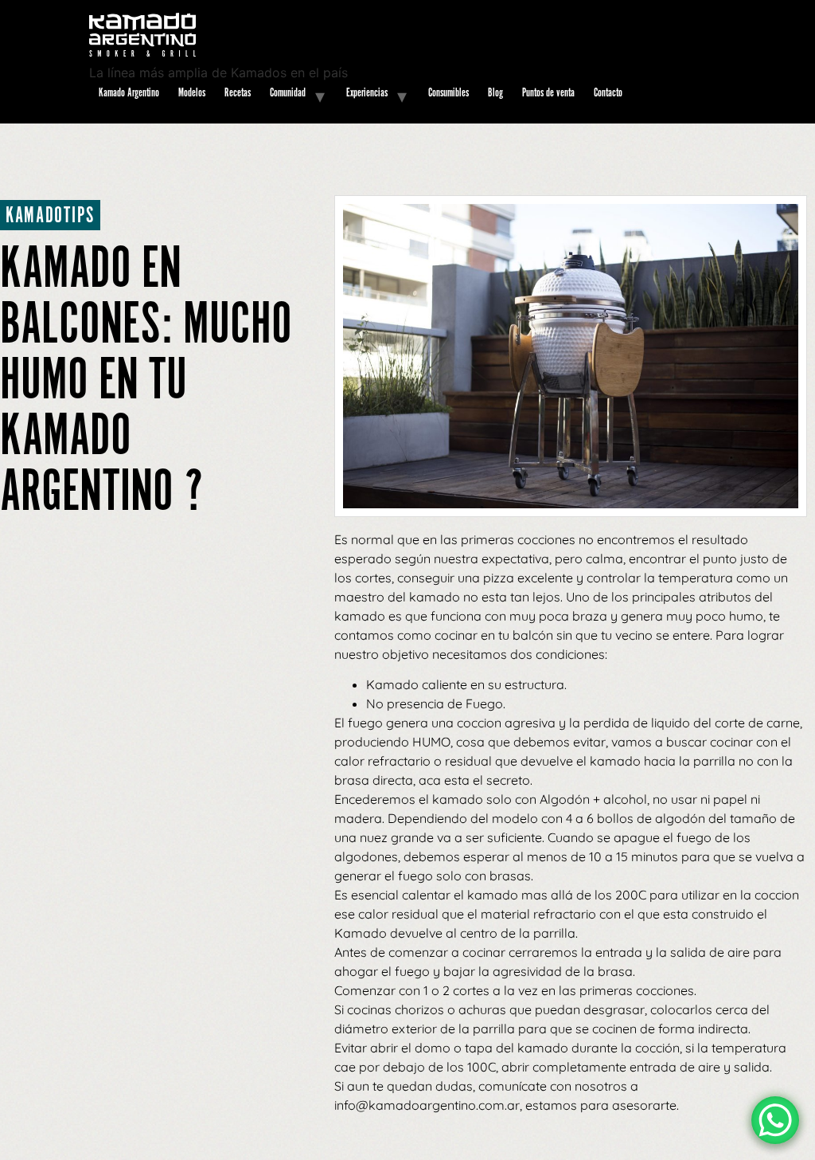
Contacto (608, 92)
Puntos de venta (548, 92)
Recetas (237, 92)
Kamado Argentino (129, 92)
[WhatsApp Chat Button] (775, 1120)
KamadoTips (50, 216)
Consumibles (448, 92)
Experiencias (367, 92)
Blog (495, 92)
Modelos (191, 92)
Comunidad (288, 92)
